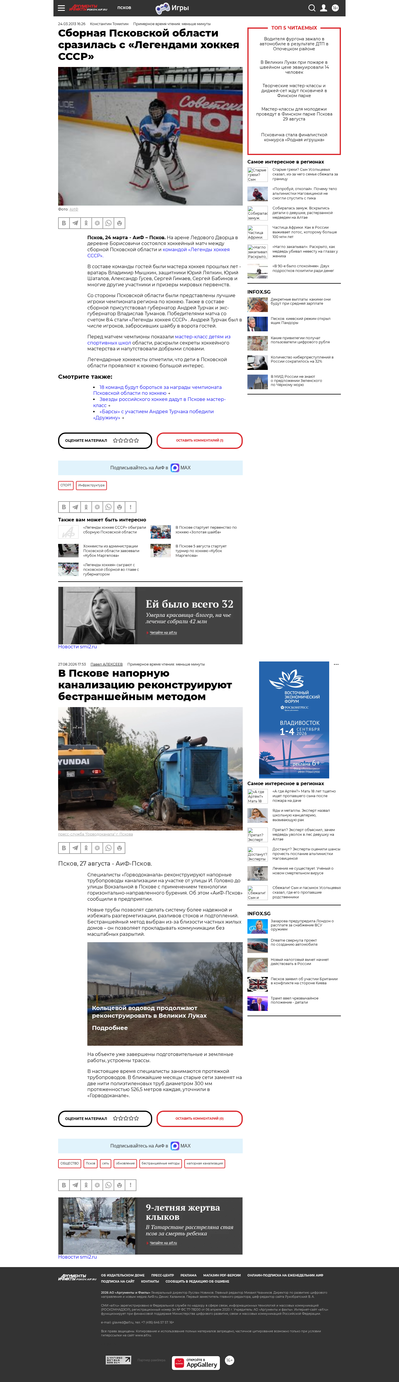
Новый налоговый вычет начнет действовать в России (300, 962)
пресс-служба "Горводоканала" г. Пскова (95, 834)
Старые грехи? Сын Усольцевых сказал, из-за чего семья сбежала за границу (305, 174)
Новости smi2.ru (77, 646)
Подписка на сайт (117, 1281)
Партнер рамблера (151, 1360)
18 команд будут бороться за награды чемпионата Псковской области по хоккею (157, 390)
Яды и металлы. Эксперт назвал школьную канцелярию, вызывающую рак (301, 815)
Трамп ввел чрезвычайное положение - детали (294, 1000)
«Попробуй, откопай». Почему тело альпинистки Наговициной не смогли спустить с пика (305, 193)
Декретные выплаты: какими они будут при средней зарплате (301, 301)
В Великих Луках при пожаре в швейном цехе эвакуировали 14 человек (294, 67)
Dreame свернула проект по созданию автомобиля (294, 942)
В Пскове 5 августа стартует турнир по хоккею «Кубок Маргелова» (201, 551)
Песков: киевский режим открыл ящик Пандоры (301, 321)
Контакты (150, 1281)
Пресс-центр (162, 1275)
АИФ (74, 209)
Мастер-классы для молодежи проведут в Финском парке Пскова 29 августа (294, 114)
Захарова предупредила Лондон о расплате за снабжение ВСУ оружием (302, 925)
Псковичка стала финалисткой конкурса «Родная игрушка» (294, 137)
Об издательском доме (123, 1275)
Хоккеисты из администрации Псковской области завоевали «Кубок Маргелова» (111, 551)
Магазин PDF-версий (222, 1275)
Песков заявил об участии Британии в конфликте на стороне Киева (304, 981)
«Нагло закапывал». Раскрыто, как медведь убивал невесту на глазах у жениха (305, 251)
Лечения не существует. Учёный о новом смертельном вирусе (303, 870)
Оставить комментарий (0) (200, 1119)
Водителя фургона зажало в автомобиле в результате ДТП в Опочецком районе (294, 44)
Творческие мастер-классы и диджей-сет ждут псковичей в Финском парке (294, 90)
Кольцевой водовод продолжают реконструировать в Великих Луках (149, 1011)
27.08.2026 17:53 (72, 664)
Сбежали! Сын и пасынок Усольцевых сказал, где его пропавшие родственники (307, 892)
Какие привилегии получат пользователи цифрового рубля (300, 340)
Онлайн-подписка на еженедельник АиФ (285, 1275)
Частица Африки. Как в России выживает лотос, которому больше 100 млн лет (305, 232)
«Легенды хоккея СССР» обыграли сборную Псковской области (114, 529)
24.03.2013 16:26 (71, 24)
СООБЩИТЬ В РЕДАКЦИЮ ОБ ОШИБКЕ (197, 1281)
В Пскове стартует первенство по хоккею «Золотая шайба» (206, 529)
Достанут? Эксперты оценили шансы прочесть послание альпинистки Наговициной (306, 854)
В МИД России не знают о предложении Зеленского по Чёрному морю (296, 381)
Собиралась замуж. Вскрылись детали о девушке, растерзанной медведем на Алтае (303, 213)
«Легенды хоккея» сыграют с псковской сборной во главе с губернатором (111, 569)
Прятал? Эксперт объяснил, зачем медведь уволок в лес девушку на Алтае (304, 834)
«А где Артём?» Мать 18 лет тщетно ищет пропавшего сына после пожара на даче (304, 796)
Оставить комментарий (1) (199, 440)
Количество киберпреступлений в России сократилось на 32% (302, 359)
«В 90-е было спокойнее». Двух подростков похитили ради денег (303, 268)
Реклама (189, 1275)
